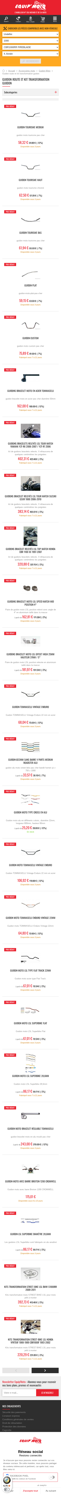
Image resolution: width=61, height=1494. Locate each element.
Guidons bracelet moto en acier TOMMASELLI (30, 391)
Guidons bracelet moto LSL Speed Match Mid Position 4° (30, 603)
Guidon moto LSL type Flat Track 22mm (30, 970)
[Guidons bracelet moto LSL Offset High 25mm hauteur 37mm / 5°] (30, 641)
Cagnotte (6, 1430)
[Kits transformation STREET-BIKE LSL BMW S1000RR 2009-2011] (30, 1274)
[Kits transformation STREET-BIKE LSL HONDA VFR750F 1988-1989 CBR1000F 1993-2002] (30, 1326)
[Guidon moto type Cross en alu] (30, 799)
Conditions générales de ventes (18, 1419)
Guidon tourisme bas (30, 232)
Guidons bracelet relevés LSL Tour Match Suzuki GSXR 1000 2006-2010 (30, 498)
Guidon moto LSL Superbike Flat (30, 1023)
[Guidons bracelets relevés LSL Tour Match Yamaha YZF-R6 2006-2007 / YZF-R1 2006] (30, 431)
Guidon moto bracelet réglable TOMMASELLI (30, 1128)
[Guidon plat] (30, 272)
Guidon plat (30, 285)
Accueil (3, 71)
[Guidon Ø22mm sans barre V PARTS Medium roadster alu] (30, 747)
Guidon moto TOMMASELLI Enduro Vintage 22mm (30, 918)
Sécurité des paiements (14, 1412)
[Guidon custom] (30, 325)
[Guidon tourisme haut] (30, 167)
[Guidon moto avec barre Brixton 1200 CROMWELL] (30, 1168)
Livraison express (11, 1416)
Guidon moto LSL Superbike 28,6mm (30, 1076)
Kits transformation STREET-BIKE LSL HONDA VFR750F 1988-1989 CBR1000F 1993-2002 (30, 1341)
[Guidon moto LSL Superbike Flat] (30, 1010)
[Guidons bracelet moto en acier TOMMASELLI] (30, 378)
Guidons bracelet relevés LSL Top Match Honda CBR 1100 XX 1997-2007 (30, 550)
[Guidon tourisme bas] (30, 220)
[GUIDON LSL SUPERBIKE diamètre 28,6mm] (30, 1221)
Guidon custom (31, 338)
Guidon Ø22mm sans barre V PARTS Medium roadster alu (30, 761)
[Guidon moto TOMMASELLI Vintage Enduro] (30, 852)
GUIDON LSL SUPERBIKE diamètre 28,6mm (30, 1234)
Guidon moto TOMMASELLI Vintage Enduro (30, 865)
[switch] (7, 1489)
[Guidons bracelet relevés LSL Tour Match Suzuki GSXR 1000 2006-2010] (30, 483)
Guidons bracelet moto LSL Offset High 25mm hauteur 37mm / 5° (30, 656)
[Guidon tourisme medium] (30, 114)
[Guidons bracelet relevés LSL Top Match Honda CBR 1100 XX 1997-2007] (30, 536)
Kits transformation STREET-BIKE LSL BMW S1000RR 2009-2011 (30, 1288)
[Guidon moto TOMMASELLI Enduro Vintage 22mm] (30, 905)
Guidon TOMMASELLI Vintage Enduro (30, 707)
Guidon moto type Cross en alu (30, 812)
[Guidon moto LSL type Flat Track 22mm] (30, 957)
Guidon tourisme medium (30, 127)
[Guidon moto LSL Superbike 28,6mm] (30, 1063)
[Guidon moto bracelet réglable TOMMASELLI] (30, 1116)
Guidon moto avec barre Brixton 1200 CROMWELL (30, 1181)
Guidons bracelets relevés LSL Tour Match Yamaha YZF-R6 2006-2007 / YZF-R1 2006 (30, 445)
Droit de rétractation (12, 1423)
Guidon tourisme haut (30, 180)
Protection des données (14, 1426)
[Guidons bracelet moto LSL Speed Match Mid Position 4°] (30, 589)
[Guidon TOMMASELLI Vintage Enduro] (30, 694)
